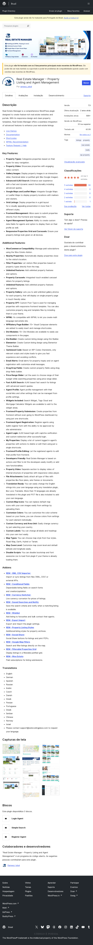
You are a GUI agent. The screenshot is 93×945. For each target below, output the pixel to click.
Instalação (38, 95)
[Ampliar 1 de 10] (17, 747)
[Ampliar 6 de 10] (36, 760)
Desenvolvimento (56, 95)
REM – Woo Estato (14, 656)
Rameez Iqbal (14, 865)
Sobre (5, 883)
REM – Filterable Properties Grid (21, 649)
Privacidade (7, 895)
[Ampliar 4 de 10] (17, 780)
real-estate (85, 145)
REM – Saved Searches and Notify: (22, 602)
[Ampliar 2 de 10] (17, 759)
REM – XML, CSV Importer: (18, 573)
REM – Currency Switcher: (18, 595)
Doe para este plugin (73, 255)
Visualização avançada (74, 162)
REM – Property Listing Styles (20, 627)
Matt (5, 908)
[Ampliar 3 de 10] (17, 770)
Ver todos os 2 (85, 135)
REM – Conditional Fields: (18, 584)
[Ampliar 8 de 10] (56, 747)
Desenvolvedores (55, 891)
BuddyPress (9, 916)
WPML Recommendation (17, 142)
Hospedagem (8, 891)
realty (87, 150)
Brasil (10, 927)
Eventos (74, 887)
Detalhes (9, 95)
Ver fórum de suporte (73, 229)
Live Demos (11, 131)
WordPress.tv (55, 895)
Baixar (86, 83)
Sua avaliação (70, 206)
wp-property (85, 155)
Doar (73, 891)
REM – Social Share (15, 634)
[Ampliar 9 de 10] (56, 769)
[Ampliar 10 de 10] (56, 788)
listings (78, 140)
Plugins (28, 891)
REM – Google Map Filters (18, 642)
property (86, 140)
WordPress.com (10, 903)
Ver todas (86, 206)
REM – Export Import (15, 620)
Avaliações (23, 95)
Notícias (6, 887)
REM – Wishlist (13, 613)
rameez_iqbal (26, 86)
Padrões (29, 895)
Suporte (87, 95)
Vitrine (28, 883)
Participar (74, 883)
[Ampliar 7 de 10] (36, 771)
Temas (28, 887)
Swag (74, 895)
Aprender (52, 883)
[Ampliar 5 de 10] (36, 747)
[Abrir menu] (89, 3)
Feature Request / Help (16, 145)
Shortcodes (11, 138)
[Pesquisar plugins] (28, 26)
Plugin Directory (8, 11)
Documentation (13, 134)
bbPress (7, 912)
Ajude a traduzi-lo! (71, 18)
